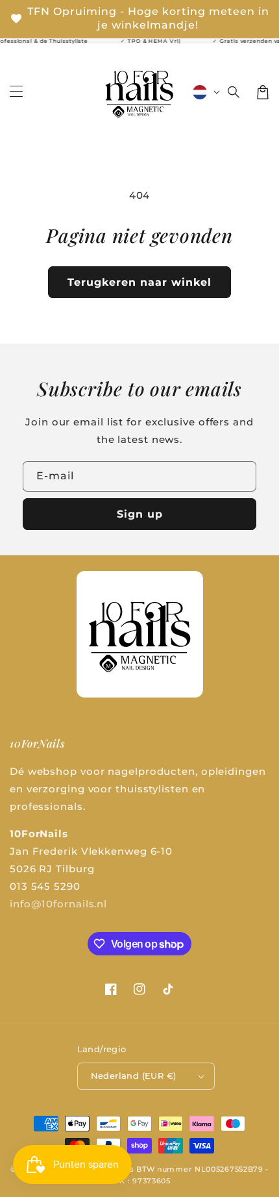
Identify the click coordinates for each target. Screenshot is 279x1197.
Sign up (140, 514)
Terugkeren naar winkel (139, 282)
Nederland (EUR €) (133, 1075)
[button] (234, 92)
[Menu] (16, 92)
